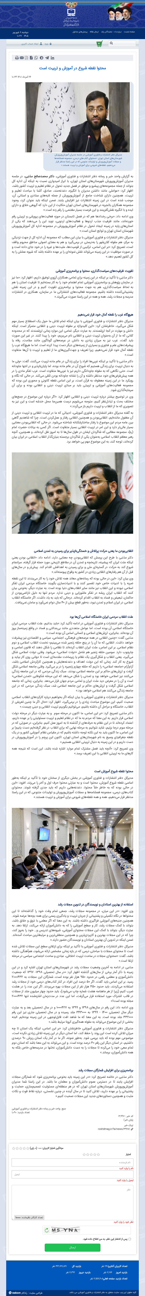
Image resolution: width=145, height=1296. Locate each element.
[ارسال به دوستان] (22, 58)
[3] (91, 1154)
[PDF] (26, 58)
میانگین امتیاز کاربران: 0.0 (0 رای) (46, 1148)
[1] (84, 1154)
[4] (94, 1154)
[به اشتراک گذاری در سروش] (41, 58)
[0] (13, 1148)
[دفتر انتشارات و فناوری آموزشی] (71, 17)
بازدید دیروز (85, 1272)
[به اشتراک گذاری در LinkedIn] (52, 58)
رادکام (24, 1293)
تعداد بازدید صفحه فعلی (116, 1279)
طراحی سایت (35, 1293)
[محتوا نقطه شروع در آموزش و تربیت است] (77, 117)
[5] (98, 1154)
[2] (87, 1154)
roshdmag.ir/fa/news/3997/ (114, 1129)
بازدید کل (76, 1266)
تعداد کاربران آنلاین (119, 1266)
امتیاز (128, 1154)
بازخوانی (47, 1229)
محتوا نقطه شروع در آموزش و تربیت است (72, 68)
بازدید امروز (121, 1272)
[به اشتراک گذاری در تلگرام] (47, 58)
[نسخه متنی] (17, 58)
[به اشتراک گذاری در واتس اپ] (36, 58)
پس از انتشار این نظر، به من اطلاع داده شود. (105, 1239)
